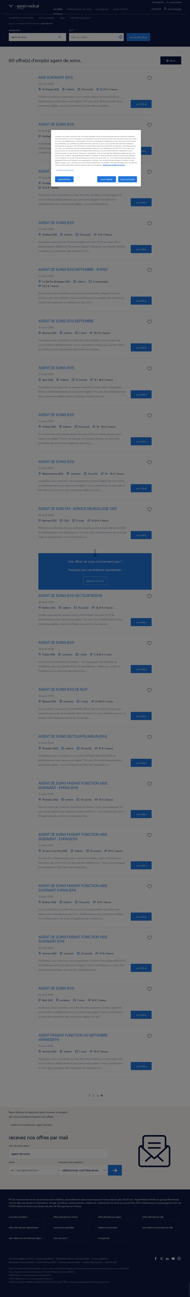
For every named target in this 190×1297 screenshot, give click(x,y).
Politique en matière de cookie (114, 165)
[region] (96, 158)
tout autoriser (127, 179)
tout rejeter (107, 179)
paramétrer (64, 179)
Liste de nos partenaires (64, 170)
